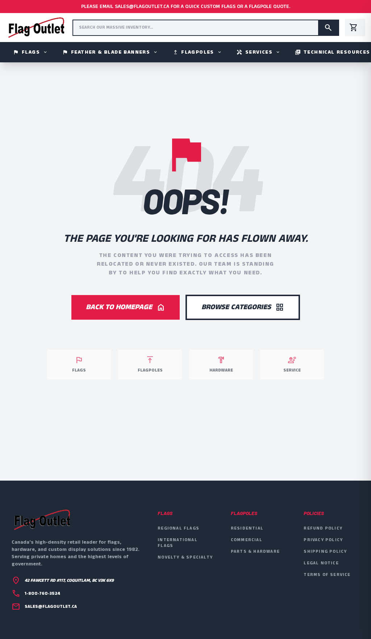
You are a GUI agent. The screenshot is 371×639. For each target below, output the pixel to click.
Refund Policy (323, 528)
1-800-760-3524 (42, 594)
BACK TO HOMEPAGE (125, 307)
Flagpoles (197, 52)
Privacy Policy (323, 540)
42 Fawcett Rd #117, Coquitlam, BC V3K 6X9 (69, 581)
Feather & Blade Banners (110, 52)
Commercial (246, 540)
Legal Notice (321, 563)
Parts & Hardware (255, 551)
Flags (30, 52)
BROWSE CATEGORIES (242, 307)
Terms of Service (327, 575)
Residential (247, 528)
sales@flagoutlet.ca (51, 607)
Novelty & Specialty (185, 557)
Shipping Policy (325, 551)
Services (258, 52)
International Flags (177, 543)
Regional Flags (178, 528)
